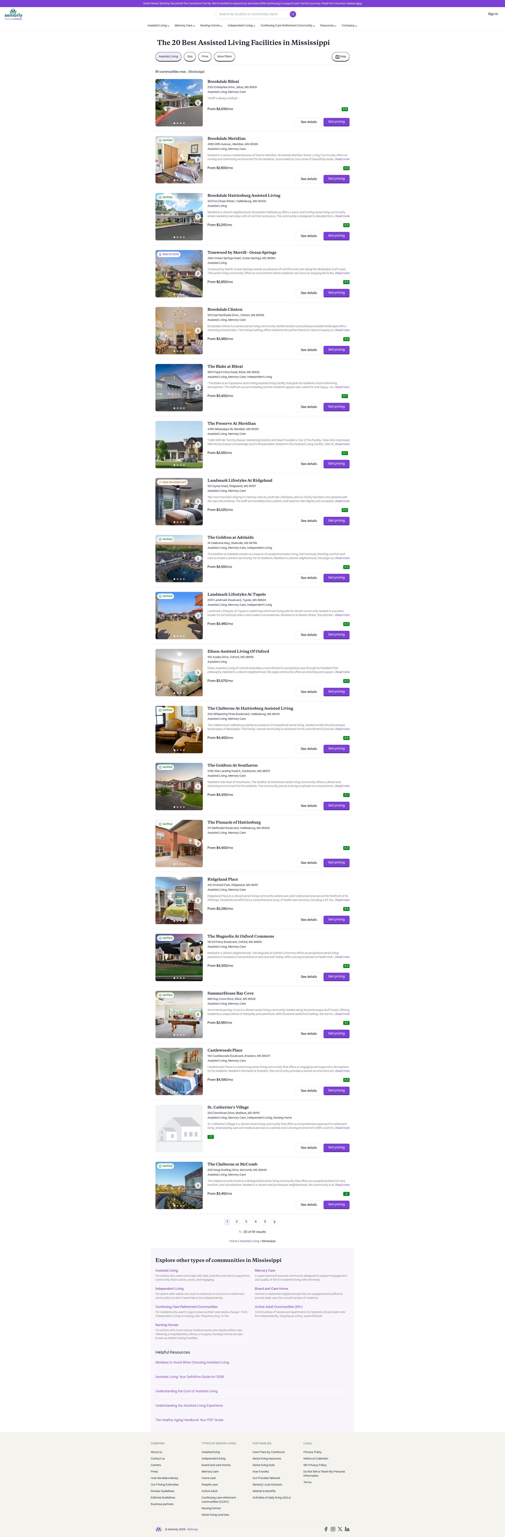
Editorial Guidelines (163, 1497)
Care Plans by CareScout (268, 1452)
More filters (224, 56)
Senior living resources (266, 1458)
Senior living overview (215, 1515)
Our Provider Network (266, 1478)
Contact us (158, 1458)
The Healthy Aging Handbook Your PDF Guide (189, 1420)
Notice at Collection (315, 1458)
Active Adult (209, 1491)
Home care (209, 1478)
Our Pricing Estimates (165, 1484)
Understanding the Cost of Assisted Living (186, 1391)
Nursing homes (211, 1508)
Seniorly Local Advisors (267, 1484)
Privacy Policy (312, 1452)
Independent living (213, 1458)
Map (343, 56)
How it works (260, 1471)
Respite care (210, 1484)
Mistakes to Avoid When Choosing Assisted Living (192, 1362)
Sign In (493, 14)
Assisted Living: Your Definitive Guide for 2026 (189, 1377)
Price (205, 56)
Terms (307, 1482)
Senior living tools (263, 1465)
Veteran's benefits (264, 1491)
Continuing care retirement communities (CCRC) (219, 1499)
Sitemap (192, 1529)
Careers (156, 1465)
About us (156, 1452)
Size (190, 56)
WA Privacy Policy (315, 1465)
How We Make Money (164, 1478)
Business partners (162, 1504)
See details (309, 122)
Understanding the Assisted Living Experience (189, 1405)
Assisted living (211, 1452)
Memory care (210, 1471)
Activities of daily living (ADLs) (271, 1497)
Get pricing (336, 121)
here (359, 3)
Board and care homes (216, 1465)
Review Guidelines (162, 1491)
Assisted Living (168, 56)
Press (154, 1471)
